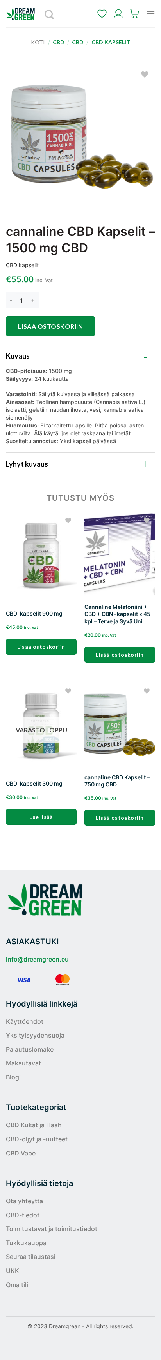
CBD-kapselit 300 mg (34, 783)
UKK (12, 1271)
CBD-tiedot (22, 1215)
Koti (38, 42)
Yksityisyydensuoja (35, 1035)
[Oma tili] (118, 13)
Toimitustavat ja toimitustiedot (51, 1229)
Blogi (13, 1077)
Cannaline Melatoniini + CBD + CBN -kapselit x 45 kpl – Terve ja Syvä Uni (117, 613)
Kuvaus (18, 355)
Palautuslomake (30, 1049)
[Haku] (49, 13)
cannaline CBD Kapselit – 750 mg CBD (117, 781)
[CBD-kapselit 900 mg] (41, 555)
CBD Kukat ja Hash (34, 1125)
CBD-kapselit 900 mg (34, 613)
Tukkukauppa (26, 1243)
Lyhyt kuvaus (27, 464)
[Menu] (150, 13)
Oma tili (17, 1285)
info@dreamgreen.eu (37, 959)
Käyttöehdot (24, 1021)
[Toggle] (145, 354)
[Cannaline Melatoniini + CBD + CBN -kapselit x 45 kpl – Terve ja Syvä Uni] (119, 555)
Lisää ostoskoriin (50, 326)
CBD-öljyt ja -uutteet (37, 1139)
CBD (58, 42)
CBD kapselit (110, 42)
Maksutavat (23, 1063)
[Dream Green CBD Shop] (23, 14)
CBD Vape (21, 1153)
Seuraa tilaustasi (30, 1256)
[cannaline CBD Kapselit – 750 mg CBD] (119, 725)
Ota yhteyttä (24, 1201)
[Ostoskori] (134, 13)
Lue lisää (41, 816)
